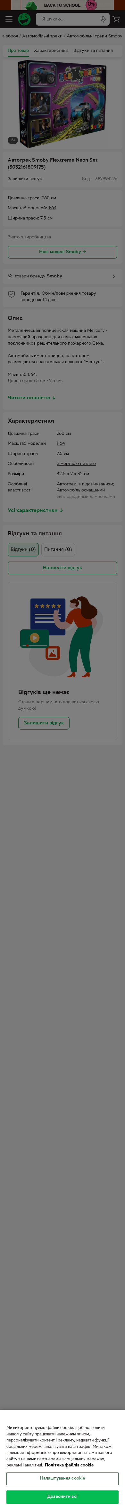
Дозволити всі (62, 1497)
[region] (62, 1459)
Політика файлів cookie (69, 1465)
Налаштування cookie (62, 1479)
